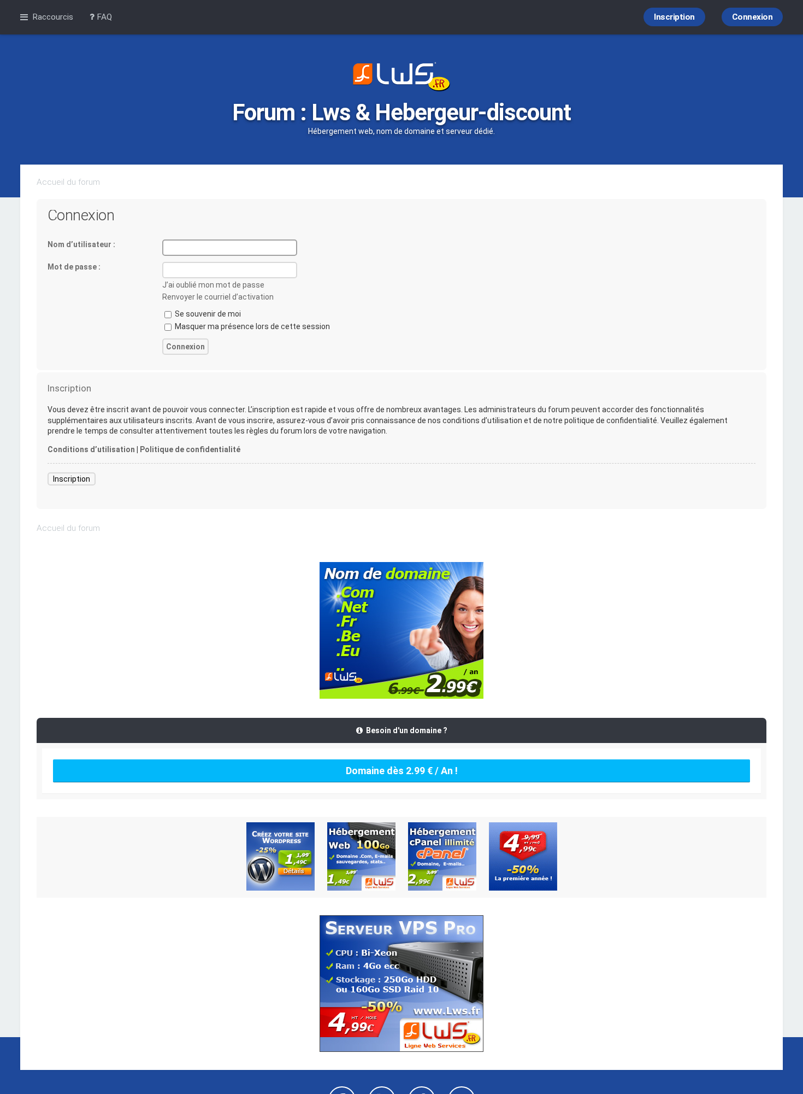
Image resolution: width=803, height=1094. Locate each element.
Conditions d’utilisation (91, 449)
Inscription (71, 479)
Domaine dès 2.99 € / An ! (402, 770)
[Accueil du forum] (401, 77)
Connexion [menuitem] (752, 17)
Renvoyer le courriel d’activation (218, 296)
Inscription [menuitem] (674, 17)
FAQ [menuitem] (103, 17)
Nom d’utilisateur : (81, 244)
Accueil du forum (68, 182)
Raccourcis (52, 17)
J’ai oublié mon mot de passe (213, 284)
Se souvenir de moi (207, 313)
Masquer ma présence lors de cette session (251, 326)
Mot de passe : (74, 266)
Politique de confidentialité (190, 449)
